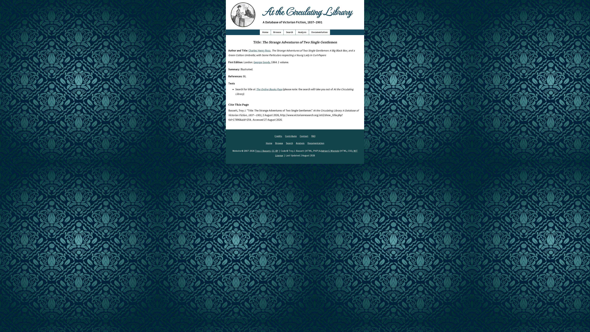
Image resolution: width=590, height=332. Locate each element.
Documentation (319, 32)
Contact (304, 136)
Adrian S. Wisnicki (330, 150)
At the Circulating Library (307, 11)
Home (265, 32)
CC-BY (275, 150)
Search (289, 32)
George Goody (262, 62)
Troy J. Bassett (263, 150)
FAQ (313, 136)
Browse (277, 32)
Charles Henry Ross (260, 50)
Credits (278, 136)
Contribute (291, 136)
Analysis (302, 32)
